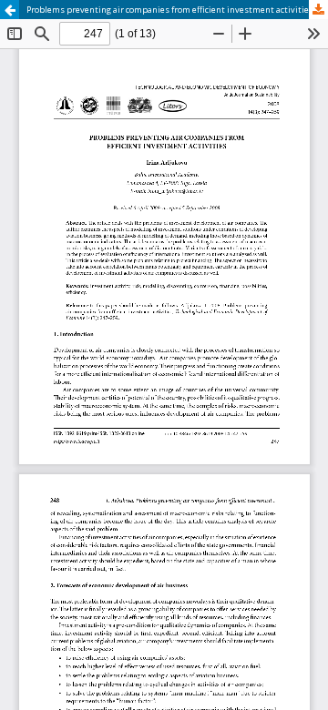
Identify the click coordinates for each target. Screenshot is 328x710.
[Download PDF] (318, 9)
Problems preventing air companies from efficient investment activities (169, 9)
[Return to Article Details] (9, 9)
